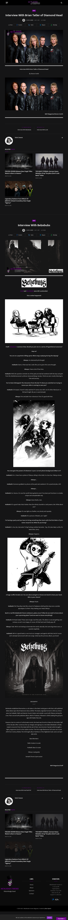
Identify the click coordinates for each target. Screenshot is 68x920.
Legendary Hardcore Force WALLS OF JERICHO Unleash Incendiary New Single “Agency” (18, 201)
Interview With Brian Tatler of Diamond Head (49, 790)
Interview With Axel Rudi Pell (23, 790)
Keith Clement (30, 20)
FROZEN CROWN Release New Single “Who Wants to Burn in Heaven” (18, 172)
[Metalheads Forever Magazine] (34, 2)
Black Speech (48, 909)
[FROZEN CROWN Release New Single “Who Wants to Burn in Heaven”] (19, 161)
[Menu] (7, 3)
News (34, 10)
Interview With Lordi (42, 130)
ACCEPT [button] (49, 918)
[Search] (61, 3)
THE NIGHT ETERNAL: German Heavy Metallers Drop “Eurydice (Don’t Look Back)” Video (47, 173)
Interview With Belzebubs (24, 130)
